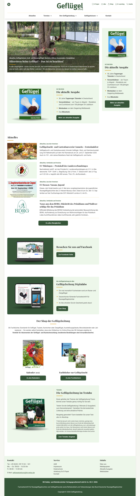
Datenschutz (58, 469)
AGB (55, 464)
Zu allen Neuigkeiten (53, 223)
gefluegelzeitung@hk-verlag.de (24, 473)
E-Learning (120, 4)
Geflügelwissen (90, 16)
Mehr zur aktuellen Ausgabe (68, 118)
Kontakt (108, 16)
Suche (131, 4)
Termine (46, 16)
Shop (111, 4)
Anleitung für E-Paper (61, 471)
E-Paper (96, 4)
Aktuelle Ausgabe (106, 469)
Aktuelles (32, 16)
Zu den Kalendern (33, 378)
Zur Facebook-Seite (65, 255)
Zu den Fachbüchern (73, 378)
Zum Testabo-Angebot (66, 437)
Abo (104, 4)
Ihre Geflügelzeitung (67, 16)
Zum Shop (62, 309)
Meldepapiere (105, 467)
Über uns (103, 464)
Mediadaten (104, 471)
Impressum (58, 467)
